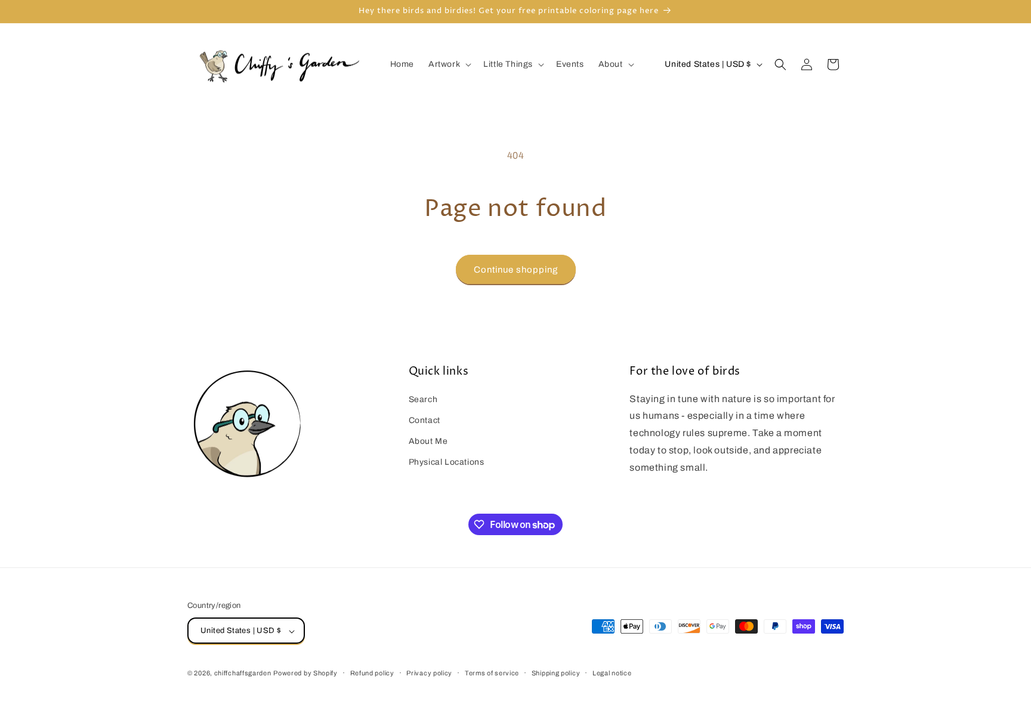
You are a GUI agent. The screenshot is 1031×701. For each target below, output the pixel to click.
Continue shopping (516, 269)
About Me (428, 440)
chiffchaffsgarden (242, 673)
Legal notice (611, 673)
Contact (424, 419)
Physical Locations (446, 462)
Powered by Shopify (305, 673)
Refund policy (372, 673)
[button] (448, 64)
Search (423, 398)
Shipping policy (556, 673)
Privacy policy (429, 673)
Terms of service (492, 673)
